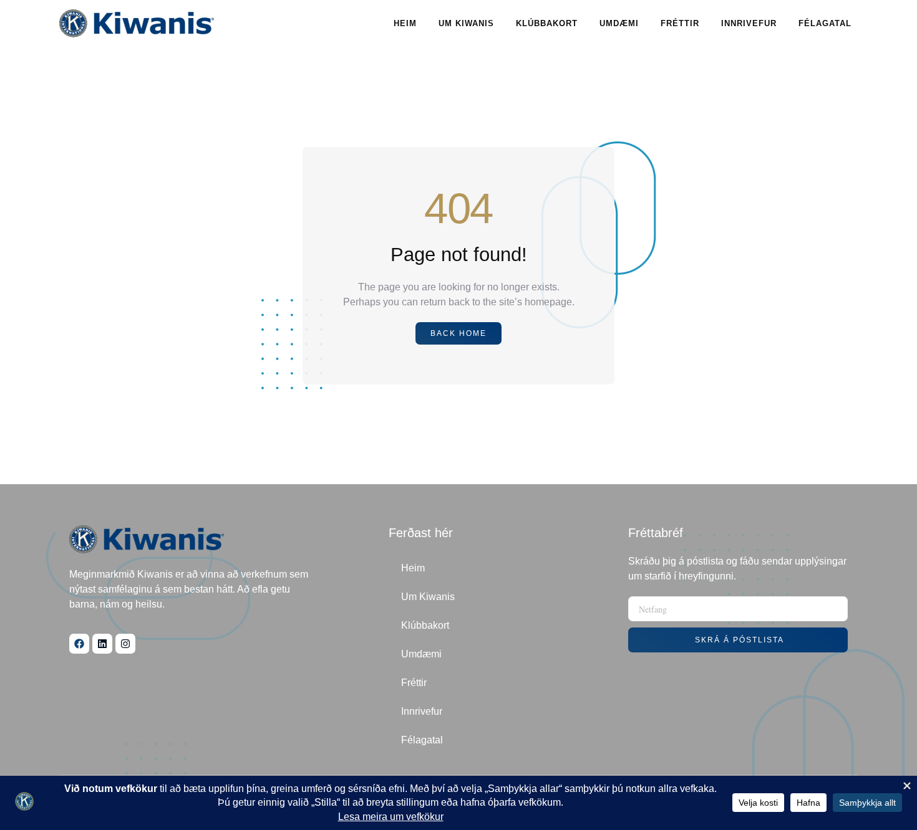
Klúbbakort (547, 23)
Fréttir (680, 23)
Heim (405, 23)
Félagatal (825, 23)
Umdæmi (619, 23)
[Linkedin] (102, 644)
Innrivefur (749, 23)
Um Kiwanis (466, 23)
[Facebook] (79, 644)
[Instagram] (125, 644)
